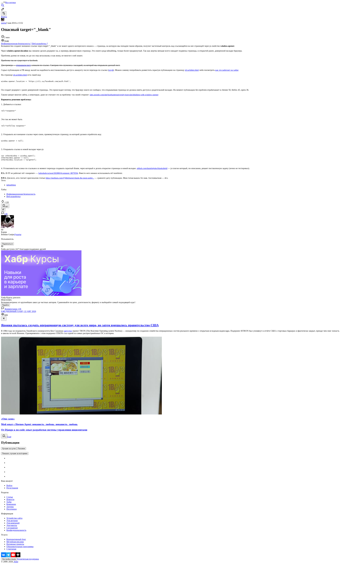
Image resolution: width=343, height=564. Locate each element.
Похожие (21, 449)
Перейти (5, 305)
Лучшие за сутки (9, 449)
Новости (10, 499)
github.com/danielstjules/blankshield (152, 168)
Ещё (9, 437)
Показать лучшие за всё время (14, 453)
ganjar (3, 23)
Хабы (9, 502)
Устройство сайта (14, 518)
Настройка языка (9, 559)
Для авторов (12, 520)
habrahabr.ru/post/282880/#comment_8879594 (58, 173)
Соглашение (12, 528)
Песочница (11, 509)
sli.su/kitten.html (192, 70)
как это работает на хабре (226, 70)
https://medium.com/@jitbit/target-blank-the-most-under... (70, 178)
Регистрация (12, 488)
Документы (11, 525)
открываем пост (23, 65)
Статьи (9, 497)
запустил (68, 331)
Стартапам (11, 549)
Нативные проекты (15, 544)
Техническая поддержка (28, 559)
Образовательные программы (19, 546)
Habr (15, 562)
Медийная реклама (15, 542)
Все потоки (10, 2)
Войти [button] (4, 17)
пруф (111, 70)
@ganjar (17, 234)
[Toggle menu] (2, 3)
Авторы (10, 506)
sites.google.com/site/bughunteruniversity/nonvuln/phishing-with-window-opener (124, 95)
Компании (11, 504)
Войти (9, 485)
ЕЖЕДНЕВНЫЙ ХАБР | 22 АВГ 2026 (18, 311)
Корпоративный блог (16, 539)
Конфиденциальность (16, 530)
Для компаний (13, 523)
